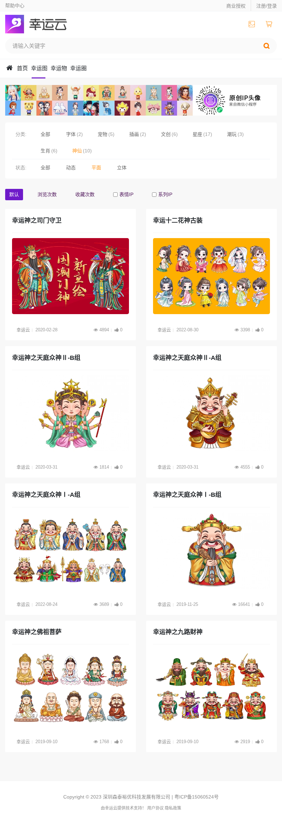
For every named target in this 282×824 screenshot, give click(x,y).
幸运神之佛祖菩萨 (37, 632)
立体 (122, 167)
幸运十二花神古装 (178, 220)
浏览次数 (47, 194)
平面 (96, 167)
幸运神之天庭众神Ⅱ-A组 (187, 357)
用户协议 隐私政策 (164, 808)
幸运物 (59, 68)
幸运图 (39, 68)
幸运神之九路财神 (178, 632)
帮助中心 (14, 5)
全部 (45, 134)
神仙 (77, 150)
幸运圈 (78, 68)
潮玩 (232, 134)
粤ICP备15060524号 (196, 797)
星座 (197, 134)
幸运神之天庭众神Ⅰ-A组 (46, 494)
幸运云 (42, 24)
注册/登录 (266, 6)
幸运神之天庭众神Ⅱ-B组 (46, 357)
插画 (134, 134)
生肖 (45, 150)
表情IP (126, 194)
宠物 (102, 134)
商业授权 (236, 6)
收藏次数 (85, 194)
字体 (71, 134)
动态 (71, 167)
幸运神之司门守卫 (37, 220)
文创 (166, 134)
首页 (22, 68)
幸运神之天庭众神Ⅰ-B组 (187, 494)
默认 (14, 194)
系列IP (165, 194)
